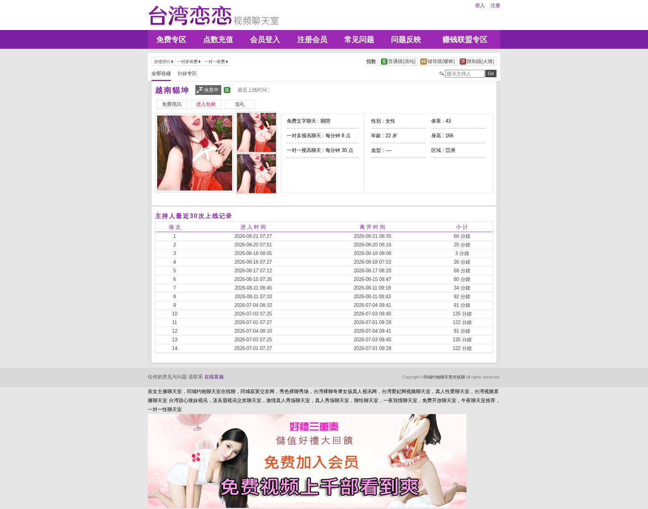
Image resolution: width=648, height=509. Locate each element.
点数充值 (218, 39)
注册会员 (312, 39)
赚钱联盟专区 (465, 39)
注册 (495, 5)
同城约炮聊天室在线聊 (444, 377)
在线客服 (214, 377)
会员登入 (265, 39)
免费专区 (171, 39)
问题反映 (406, 39)
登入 (480, 5)
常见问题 (359, 39)
